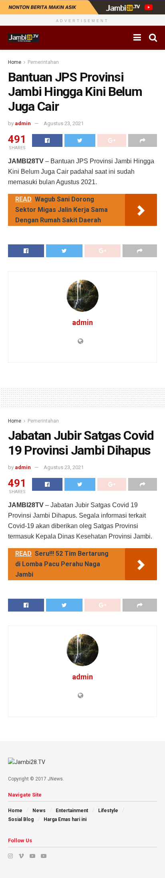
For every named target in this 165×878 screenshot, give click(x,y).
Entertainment (72, 810)
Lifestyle (108, 810)
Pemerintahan (43, 62)
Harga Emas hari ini (65, 819)
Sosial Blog (21, 819)
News (39, 810)
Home (14, 62)
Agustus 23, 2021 (64, 123)
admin (23, 123)
